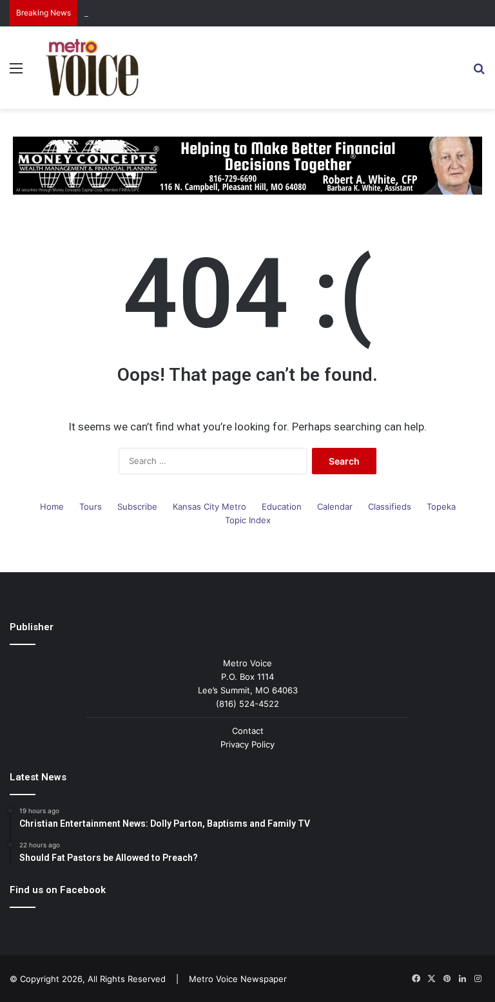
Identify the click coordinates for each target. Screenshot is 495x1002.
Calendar (335, 506)
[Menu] (16, 72)
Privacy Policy (247, 744)
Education (282, 506)
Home (52, 506)
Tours (90, 506)
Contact (248, 731)
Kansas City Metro (209, 506)
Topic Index (248, 520)
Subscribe (137, 506)
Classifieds (389, 506)
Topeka (441, 506)
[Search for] (478, 72)
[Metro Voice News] (91, 67)
